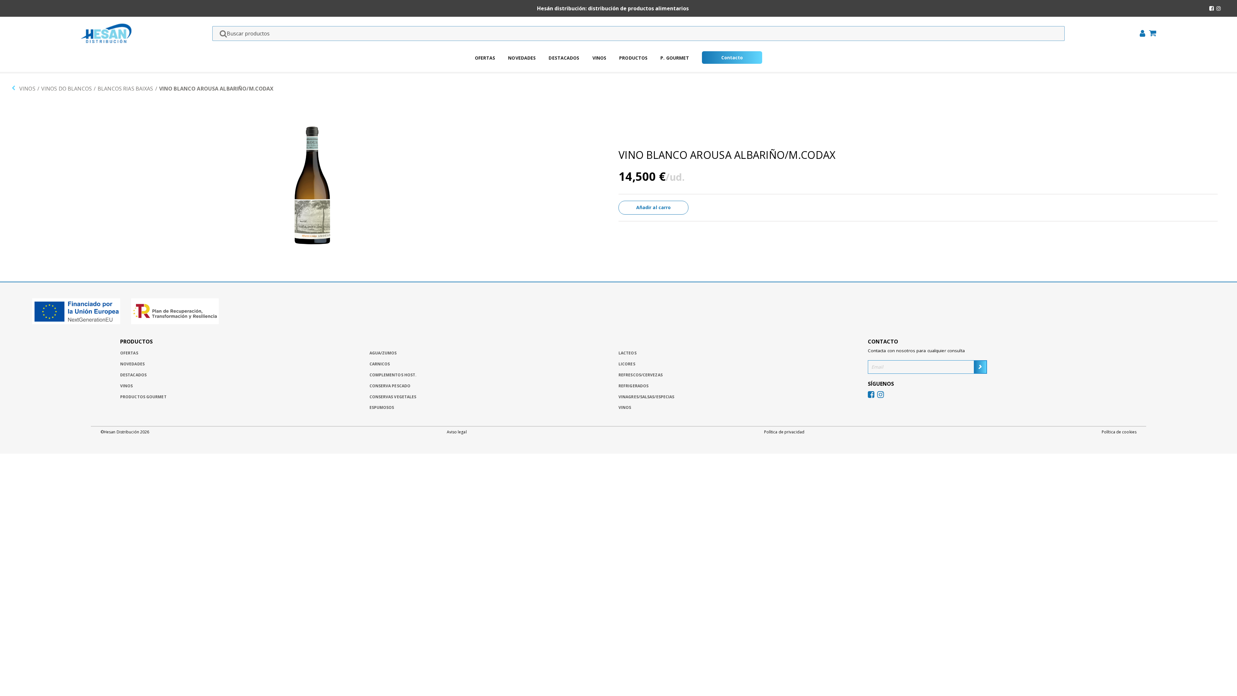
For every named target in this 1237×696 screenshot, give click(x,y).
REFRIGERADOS (633, 386)
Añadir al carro (653, 207)
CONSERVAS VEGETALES (393, 397)
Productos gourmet (143, 397)
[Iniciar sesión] (1140, 34)
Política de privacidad (784, 432)
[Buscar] (221, 33)
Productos (633, 58)
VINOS (27, 88)
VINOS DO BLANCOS (66, 88)
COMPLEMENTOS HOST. (393, 375)
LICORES (626, 364)
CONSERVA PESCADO (390, 386)
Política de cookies (1119, 432)
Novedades (522, 58)
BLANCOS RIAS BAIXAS (125, 88)
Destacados (564, 58)
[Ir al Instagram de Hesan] (1218, 8)
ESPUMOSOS (381, 407)
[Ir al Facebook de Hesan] (1211, 8)
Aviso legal (457, 432)
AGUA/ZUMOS (383, 353)
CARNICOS (379, 364)
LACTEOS (627, 353)
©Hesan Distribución (125, 432)
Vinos (599, 58)
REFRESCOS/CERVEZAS (640, 375)
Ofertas (485, 58)
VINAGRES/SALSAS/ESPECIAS (646, 397)
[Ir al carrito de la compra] (1150, 33)
